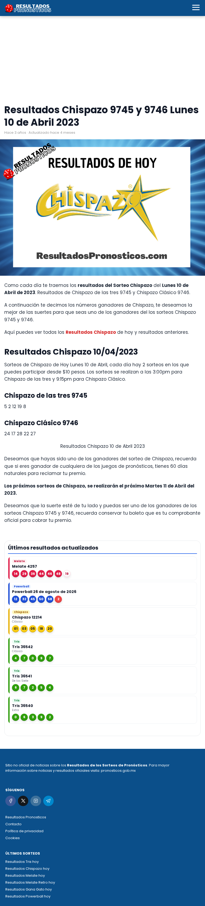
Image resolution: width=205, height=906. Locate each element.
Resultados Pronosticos (25, 817)
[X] (23, 801)
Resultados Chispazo (91, 332)
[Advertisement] (102, 61)
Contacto (13, 824)
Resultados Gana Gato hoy (28, 889)
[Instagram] (35, 801)
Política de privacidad (24, 831)
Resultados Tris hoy (22, 861)
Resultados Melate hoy (25, 875)
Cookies (12, 837)
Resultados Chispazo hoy (27, 868)
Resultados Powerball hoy (27, 896)
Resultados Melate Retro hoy (30, 882)
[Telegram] (48, 801)
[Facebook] (10, 801)
